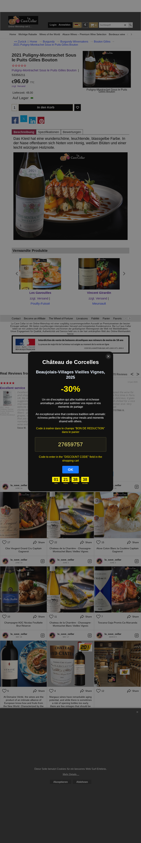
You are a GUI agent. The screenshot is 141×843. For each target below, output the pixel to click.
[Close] (108, 356)
